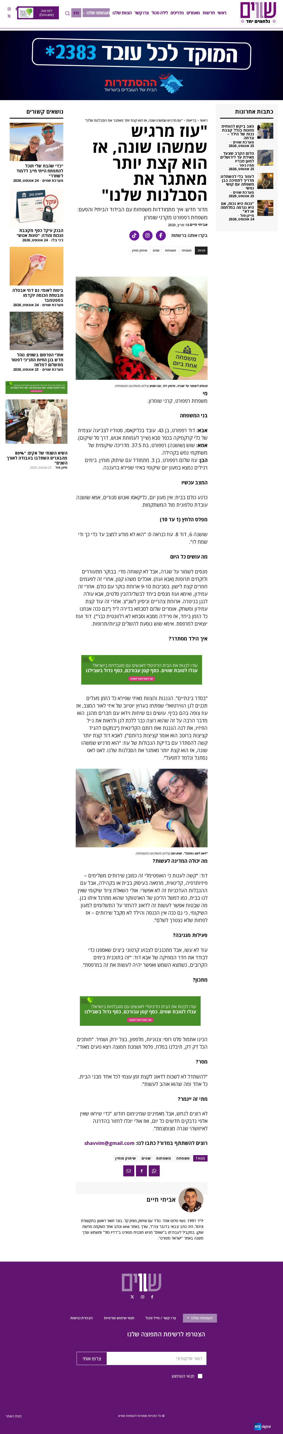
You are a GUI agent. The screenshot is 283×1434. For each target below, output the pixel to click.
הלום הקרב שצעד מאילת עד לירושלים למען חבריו (237, 157)
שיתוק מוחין (139, 250)
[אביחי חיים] (189, 1199)
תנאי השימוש (183, 1376)
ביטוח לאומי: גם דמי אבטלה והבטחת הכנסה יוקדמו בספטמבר (37, 295)
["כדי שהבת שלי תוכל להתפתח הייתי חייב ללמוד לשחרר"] (36, 142)
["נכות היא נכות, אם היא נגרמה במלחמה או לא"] (265, 208)
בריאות (191, 120)
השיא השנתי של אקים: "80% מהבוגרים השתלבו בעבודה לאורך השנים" (37, 458)
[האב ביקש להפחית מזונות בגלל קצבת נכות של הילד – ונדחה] (265, 131)
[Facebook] (16, 9)
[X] (9, 16)
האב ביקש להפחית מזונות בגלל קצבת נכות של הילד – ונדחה (237, 132)
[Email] (128, 1170)
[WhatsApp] (154, 1170)
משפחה (187, 250)
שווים (156, 250)
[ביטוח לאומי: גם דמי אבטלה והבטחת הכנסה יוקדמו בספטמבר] (36, 266)
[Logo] (258, 12)
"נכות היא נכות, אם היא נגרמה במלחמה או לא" (237, 207)
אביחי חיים (199, 224)
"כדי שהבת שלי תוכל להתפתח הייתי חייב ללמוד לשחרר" (39, 170)
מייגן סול (61, 467)
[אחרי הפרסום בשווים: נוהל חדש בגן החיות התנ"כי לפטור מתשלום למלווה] (36, 331)
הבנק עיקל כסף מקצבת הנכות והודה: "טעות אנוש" (40, 233)
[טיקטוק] (134, 235)
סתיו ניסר (246, 165)
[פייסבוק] (160, 235)
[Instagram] (9, 9)
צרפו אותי (92, 1358)
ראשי (204, 120)
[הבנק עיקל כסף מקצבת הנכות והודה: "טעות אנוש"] (36, 206)
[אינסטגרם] (147, 235)
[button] (67, 13)
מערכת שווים (52, 180)
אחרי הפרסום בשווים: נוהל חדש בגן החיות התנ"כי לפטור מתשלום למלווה (37, 359)
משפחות (170, 250)
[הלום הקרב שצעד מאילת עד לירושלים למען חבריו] (265, 158)
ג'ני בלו (57, 239)
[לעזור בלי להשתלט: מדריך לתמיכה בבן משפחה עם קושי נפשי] (265, 181)
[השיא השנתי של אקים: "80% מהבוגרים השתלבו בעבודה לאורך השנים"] (36, 421)
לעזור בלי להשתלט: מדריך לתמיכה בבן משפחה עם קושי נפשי (237, 182)
